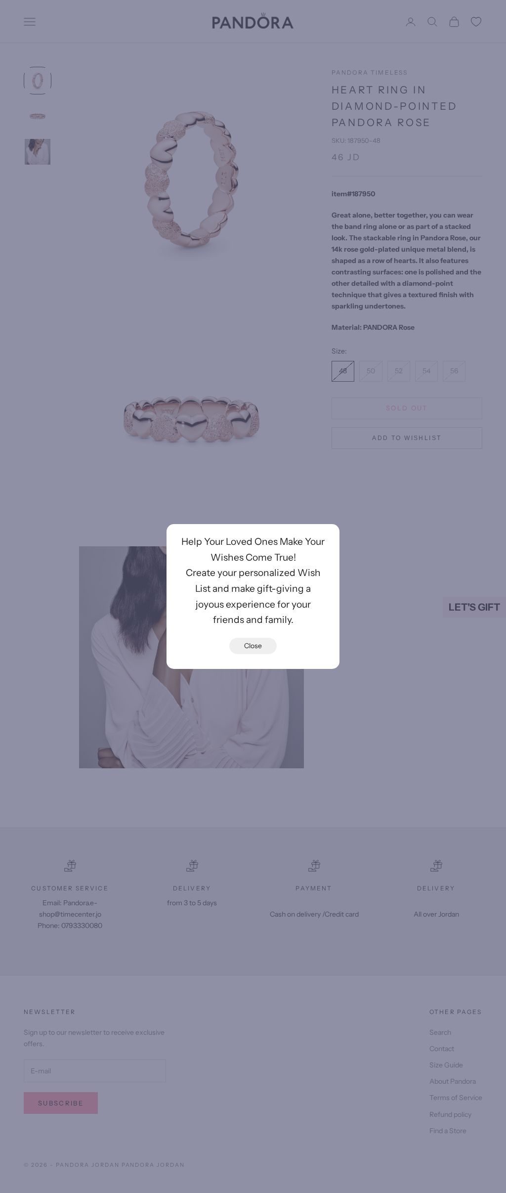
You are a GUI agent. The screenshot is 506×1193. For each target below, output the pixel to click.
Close (253, 645)
